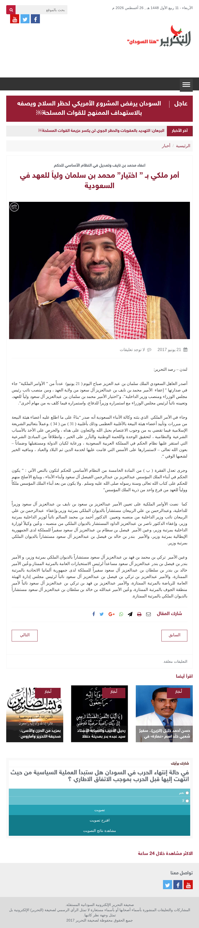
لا (183, 800)
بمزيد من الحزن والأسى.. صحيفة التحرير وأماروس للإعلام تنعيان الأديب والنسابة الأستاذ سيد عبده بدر (36, 734)
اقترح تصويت (100, 820)
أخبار (166, 146)
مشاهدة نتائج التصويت (99, 831)
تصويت (99, 810)
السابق (174, 635)
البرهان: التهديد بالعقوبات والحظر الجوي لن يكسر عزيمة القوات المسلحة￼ (101, 131)
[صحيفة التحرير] (159, 35)
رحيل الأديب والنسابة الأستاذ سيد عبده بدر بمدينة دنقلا (101, 734)
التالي (25, 635)
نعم (181, 792)
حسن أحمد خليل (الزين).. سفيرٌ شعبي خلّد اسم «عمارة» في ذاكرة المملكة (164, 734)
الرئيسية (183, 146)
